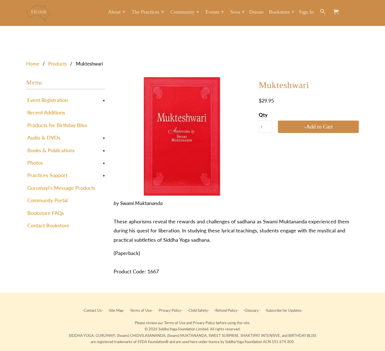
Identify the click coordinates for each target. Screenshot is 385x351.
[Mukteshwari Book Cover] (182, 136)
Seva (237, 12)
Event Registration (47, 100)
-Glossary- (251, 310)
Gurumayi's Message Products (61, 188)
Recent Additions (46, 112)
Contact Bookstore (48, 225)
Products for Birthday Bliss (57, 125)
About (116, 12)
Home (32, 64)
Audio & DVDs (43, 137)
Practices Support (47, 175)
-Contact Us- (93, 310)
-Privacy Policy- (170, 310)
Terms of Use (175, 323)
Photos (35, 163)
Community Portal (47, 200)
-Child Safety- (198, 310)
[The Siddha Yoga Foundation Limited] (38, 12)
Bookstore (281, 12)
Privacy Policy (204, 323)
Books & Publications (51, 150)
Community (184, 12)
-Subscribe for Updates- (283, 310)
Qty (263, 115)
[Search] (323, 13)
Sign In (306, 12)
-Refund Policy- (226, 310)
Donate (256, 12)
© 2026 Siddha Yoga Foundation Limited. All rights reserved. (192, 329)
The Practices (148, 12)
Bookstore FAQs (45, 213)
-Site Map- (116, 310)
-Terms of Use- (141, 310)
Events (214, 12)
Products (57, 64)
